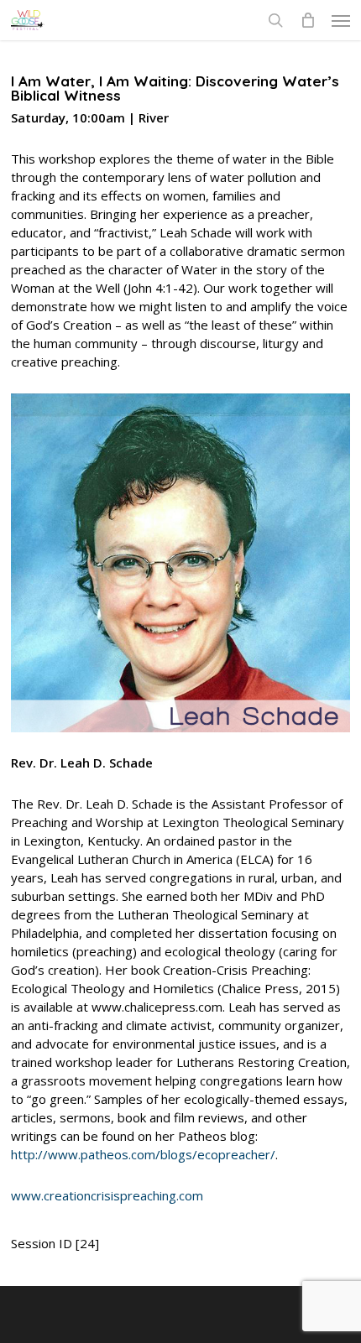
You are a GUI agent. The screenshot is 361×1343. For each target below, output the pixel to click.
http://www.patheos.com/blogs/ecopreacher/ (143, 1154)
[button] (341, 20)
